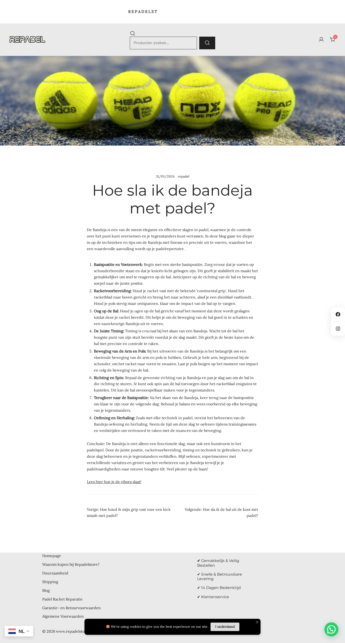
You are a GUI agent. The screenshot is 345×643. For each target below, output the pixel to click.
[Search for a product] (132, 33)
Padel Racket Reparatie (62, 599)
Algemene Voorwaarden (63, 616)
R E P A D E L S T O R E (137, 11)
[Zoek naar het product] (207, 43)
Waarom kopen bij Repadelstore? (71, 564)
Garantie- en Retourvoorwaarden (71, 607)
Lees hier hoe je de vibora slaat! (114, 481)
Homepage (51, 555)
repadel (183, 176)
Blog (46, 590)
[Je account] (321, 40)
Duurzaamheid (55, 573)
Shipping (50, 581)
